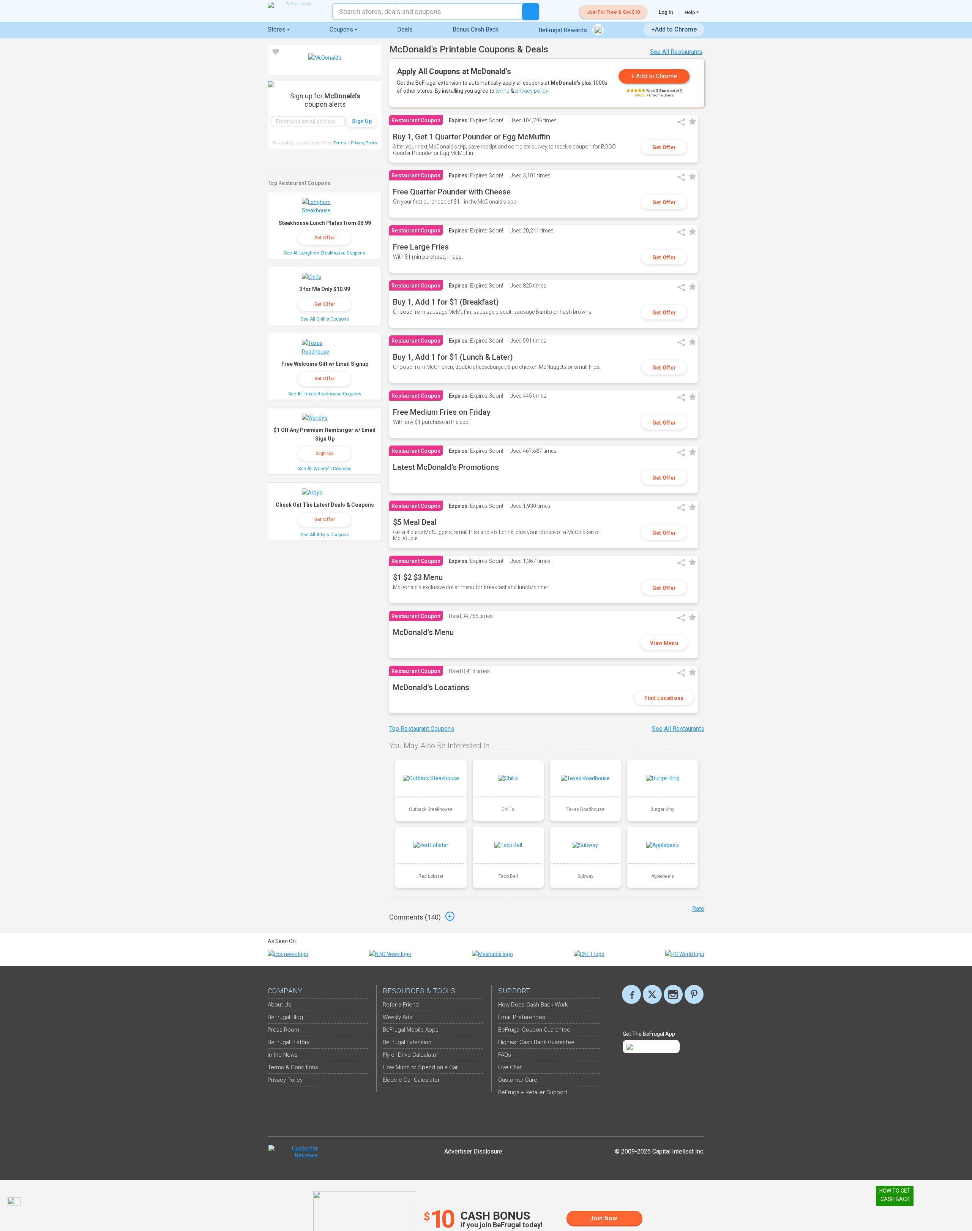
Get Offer (664, 147)
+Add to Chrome (674, 29)
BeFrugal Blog (285, 1017)
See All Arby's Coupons (325, 534)
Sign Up (324, 453)
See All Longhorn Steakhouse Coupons (324, 253)
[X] (652, 994)
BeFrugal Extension (407, 1042)
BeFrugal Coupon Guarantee (534, 1029)
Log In (666, 11)
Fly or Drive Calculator (410, 1054)
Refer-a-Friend (401, 1004)
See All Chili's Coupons (325, 319)
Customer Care (517, 1079)
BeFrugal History (288, 1042)
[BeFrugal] (296, 5)
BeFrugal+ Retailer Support (532, 1092)
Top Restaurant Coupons (421, 728)
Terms (339, 143)
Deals (405, 29)
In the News (283, 1054)
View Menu (664, 643)
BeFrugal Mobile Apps (411, 1029)
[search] (530, 11)
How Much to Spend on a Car (420, 1067)
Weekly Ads (397, 1017)
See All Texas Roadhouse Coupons (324, 394)
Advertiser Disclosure (473, 1151)
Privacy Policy (364, 143)
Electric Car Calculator (411, 1079)
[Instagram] (673, 994)
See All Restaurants (676, 51)
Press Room (283, 1029)
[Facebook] (631, 994)
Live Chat (510, 1067)
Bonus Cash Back (476, 29)
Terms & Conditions (293, 1067)
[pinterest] (694, 994)
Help (690, 12)
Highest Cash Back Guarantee (536, 1042)
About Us (279, 1004)
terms (502, 91)
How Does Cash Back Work (533, 1004)
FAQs (504, 1054)
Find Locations (663, 698)
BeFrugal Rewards (563, 30)
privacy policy (531, 91)
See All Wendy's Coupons (325, 468)
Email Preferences (521, 1017)
